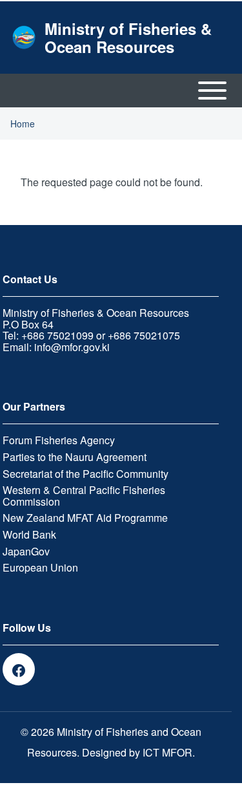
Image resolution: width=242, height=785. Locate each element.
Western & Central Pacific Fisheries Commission (84, 495)
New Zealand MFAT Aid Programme (85, 518)
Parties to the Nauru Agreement (74, 457)
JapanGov (26, 551)
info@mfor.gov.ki (72, 346)
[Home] (23, 37)
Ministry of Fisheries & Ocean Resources (128, 37)
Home (22, 123)
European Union (40, 568)
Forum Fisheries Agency (59, 440)
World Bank (29, 535)
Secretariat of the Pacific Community (85, 474)
